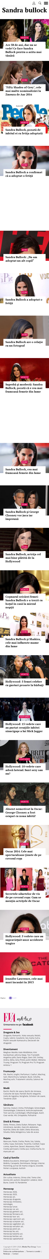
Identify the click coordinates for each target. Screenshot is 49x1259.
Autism (22, 1168)
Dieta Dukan (21, 1124)
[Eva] (8, 3)
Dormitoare (25, 1163)
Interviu (16, 1177)
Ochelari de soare (37, 1096)
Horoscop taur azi (11, 1216)
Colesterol (20, 1110)
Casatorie (20, 1038)
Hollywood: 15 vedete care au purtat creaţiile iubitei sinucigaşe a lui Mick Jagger (24, 727)
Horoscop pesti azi (11, 1229)
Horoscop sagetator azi (13, 1224)
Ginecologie (39, 1108)
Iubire (12, 1038)
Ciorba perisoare (11, 1149)
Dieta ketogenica (18, 1132)
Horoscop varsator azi (13, 1226)
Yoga (39, 1124)
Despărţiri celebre (29, 1180)
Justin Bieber (31, 1060)
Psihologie (29, 1108)
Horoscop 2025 (10, 1194)
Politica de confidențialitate (13, 1251)
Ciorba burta (35, 1149)
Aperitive (14, 1146)
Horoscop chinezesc (12, 1201)
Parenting (7, 1165)
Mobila (6, 1163)
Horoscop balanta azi (13, 1233)
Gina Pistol (20, 1060)
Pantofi (23, 1093)
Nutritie (6, 1129)
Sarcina (6, 1108)
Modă (6, 1088)
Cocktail (35, 1143)
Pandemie (22, 1182)
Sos (32, 1141)
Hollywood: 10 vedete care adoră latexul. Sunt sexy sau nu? (24, 770)
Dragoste (7, 1035)
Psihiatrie (32, 1115)
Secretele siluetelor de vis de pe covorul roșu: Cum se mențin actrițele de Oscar (23, 897)
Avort (41, 1113)
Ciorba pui (24, 1149)
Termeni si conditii (33, 1251)
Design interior (38, 1163)
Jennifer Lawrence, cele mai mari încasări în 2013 (24, 980)
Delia (12, 1060)
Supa (11, 1143)
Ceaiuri (14, 1108)
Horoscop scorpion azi (13, 1221)
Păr (4, 1074)
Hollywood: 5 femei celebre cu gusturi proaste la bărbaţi (24, 683)
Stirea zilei (26, 1177)
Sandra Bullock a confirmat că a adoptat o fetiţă (23, 174)
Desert (22, 1146)
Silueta (6, 1132)
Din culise (7, 1177)
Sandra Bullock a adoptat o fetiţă (23, 301)
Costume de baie (11, 1093)
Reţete (6, 1138)
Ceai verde (8, 1115)
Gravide (39, 1165)
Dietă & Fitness (11, 1121)
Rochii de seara (17, 1091)
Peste (27, 1141)
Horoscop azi (9, 1196)
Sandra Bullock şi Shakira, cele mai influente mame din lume (23, 642)
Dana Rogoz (22, 1057)
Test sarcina (8, 1113)
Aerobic (17, 1127)
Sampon (23, 1077)
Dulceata (19, 1143)
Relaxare (32, 1124)
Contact (15, 1254)
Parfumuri (25, 1074)
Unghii (17, 1074)
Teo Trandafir (33, 1055)
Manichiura (13, 1077)
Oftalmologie (32, 1113)
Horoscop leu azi (11, 1231)
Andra (6, 1060)
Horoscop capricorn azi (13, 1219)
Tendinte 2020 (9, 1098)
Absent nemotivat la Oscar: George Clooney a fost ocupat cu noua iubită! (23, 812)
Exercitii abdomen (30, 1127)
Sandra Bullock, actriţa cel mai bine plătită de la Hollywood (23, 557)
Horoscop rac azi (11, 1209)
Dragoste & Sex (11, 1032)
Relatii (37, 1035)
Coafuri (33, 1074)
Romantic (16, 1035)
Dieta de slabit (17, 1129)
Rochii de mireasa (33, 1091)
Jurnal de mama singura (24, 1165)
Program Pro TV (29, 1062)
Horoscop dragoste (12, 1199)
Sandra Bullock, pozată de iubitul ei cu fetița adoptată (24, 131)
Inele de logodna (11, 1096)
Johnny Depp (20, 1055)
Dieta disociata (32, 1129)
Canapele (14, 1163)
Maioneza (30, 1146)
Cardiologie (20, 1113)
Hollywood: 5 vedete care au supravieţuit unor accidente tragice (24, 939)
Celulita (36, 1077)
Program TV (15, 1062)
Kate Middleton (26, 1052)
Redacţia (6, 1254)
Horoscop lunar (10, 1206)
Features (25, 717)
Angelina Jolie (9, 1057)
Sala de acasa (32, 1132)
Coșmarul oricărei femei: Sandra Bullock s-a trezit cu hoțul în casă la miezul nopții (24, 602)
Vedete (24, 38)
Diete (5, 1124)
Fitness (12, 1124)
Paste (14, 1141)
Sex (26, 1038)
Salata (37, 1141)
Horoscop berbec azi (12, 1236)
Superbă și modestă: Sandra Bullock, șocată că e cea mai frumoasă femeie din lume (24, 388)
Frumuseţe (9, 1071)
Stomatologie (9, 1110)
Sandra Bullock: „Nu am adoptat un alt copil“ (21, 258)
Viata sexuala (28, 1035)
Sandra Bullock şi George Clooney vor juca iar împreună (22, 515)
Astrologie (8, 1204)
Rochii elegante (34, 1093)
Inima (21, 1108)
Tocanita (27, 1143)
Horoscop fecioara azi (13, 1214)
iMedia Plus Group (29, 1247)
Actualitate (9, 1174)
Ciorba (21, 1141)
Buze (30, 1077)
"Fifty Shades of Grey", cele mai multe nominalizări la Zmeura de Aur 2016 (23, 90)
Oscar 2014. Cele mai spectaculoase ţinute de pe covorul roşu (23, 854)
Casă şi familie (11, 1157)
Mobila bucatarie (11, 1160)
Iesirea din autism (11, 1180)
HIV (15, 1115)
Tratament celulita (24, 1079)
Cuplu (6, 1038)
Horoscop (8, 1188)
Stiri (24, 80)
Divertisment (10, 1049)
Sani (5, 1077)
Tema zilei (36, 1177)
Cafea (6, 1143)
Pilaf (37, 1146)
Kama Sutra (34, 1038)
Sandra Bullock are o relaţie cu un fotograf (24, 343)
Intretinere (8, 1127)
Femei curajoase (10, 1168)
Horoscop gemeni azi (12, 1211)
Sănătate (8, 1104)
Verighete (23, 1096)
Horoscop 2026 (10, 1192)
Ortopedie (22, 1115)
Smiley (40, 1057)
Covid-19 (13, 1182)
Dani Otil (32, 1057)
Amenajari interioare (29, 1160)
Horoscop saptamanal (13, 1238)
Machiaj (41, 1074)
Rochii (10, 1074)
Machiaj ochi (9, 1079)
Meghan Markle (10, 1052)
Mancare (7, 1141)
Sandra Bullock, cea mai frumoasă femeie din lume (23, 471)
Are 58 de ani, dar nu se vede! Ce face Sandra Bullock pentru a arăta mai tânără (23, 50)
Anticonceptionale (34, 1110)
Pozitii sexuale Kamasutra (15, 1040)
